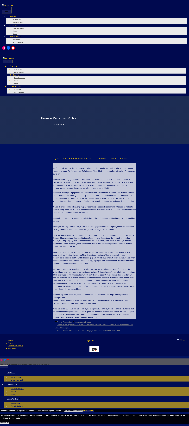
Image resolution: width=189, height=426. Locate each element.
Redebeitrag (67, 322)
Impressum (12, 348)
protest (83, 322)
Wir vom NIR (17, 19)
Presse (10, 343)
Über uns (12, 17)
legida (77, 322)
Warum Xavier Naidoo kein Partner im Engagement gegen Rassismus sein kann (88, 331)
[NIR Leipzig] (8, 58)
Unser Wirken (14, 37)
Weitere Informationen (73, 411)
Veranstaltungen (18, 28)
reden (89, 322)
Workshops (16, 39)
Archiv (15, 34)
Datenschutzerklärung (15, 346)
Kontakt (10, 341)
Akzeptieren (4, 423)
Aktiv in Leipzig (18, 42)
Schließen (88, 411)
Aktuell (15, 31)
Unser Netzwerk (18, 22)
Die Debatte (13, 25)
